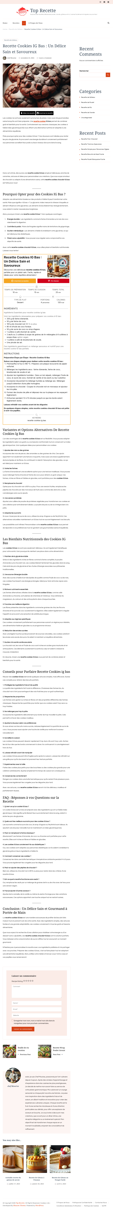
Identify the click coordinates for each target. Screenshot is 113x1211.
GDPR (104, 1206)
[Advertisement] (37, 158)
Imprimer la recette (46, 113)
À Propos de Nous (35, 23)
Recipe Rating (17, 981)
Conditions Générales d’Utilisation (68, 1206)
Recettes (16, 23)
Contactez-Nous (101, 1202)
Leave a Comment (45, 58)
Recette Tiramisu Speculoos (91, 144)
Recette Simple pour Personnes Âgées (95, 149)
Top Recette (43, 10)
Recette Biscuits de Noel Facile (92, 154)
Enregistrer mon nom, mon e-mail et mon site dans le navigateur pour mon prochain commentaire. (34, 1022)
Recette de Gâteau (10, 40)
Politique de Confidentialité (82, 1202)
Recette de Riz (86, 107)
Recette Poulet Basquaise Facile (93, 159)
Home (5, 23)
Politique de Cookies (91, 1206)
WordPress (39, 1205)
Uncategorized (86, 117)
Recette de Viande (88, 112)
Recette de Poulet (87, 102)
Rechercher (84, 71)
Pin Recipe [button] (54, 281)
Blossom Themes (19, 1205)
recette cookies (39, 121)
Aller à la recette (29, 113)
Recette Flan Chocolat (89, 139)
